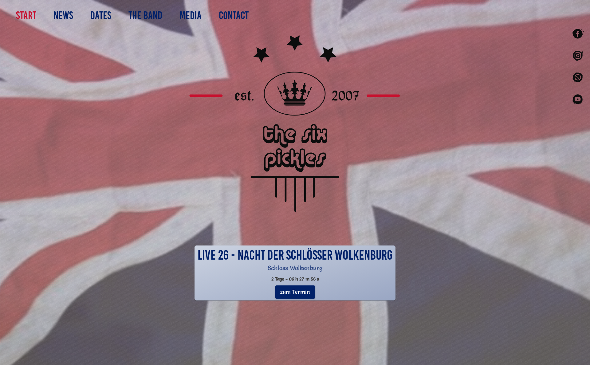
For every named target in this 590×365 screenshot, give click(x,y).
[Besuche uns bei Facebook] (577, 34)
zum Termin (295, 291)
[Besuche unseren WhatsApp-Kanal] (577, 77)
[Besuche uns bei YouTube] (577, 99)
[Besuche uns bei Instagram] (577, 55)
